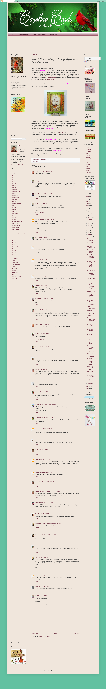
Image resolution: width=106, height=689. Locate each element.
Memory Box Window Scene (90, 251)
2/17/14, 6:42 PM (44, 309)
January (90, 383)
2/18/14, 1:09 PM (44, 514)
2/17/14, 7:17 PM (44, 334)
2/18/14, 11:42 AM (48, 502)
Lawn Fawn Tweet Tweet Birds (91, 368)
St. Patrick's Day (90, 243)
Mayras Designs (39, 219)
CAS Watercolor (16, 187)
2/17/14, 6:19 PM (48, 298)
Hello (13, 215)
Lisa (36, 203)
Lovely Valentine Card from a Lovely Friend (91, 340)
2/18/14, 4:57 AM (42, 440)
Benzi (37, 285)
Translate (90, 62)
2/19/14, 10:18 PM (46, 586)
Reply (36, 175)
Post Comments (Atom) (45, 636)
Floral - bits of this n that (91, 372)
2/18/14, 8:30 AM (49, 481)
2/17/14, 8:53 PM (44, 391)
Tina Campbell (39, 417)
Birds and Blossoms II (91, 246)
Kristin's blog (52, 77)
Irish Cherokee (39, 193)
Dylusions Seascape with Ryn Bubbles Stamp (90, 361)
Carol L (37, 259)
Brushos (14, 181)
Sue (36, 237)
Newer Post (35, 633)
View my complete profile (17, 164)
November (90, 213)
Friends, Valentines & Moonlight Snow (91, 320)
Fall (13, 205)
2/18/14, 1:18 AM (47, 428)
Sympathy (14, 254)
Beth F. (37, 334)
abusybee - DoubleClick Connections (46, 523)
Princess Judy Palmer (41, 534)
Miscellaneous (16, 225)
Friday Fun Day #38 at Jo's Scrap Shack (90, 257)
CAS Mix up (15, 185)
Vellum (14, 270)
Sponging (14, 248)
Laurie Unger (39, 502)
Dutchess (88, 151)
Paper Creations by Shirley (42, 491)
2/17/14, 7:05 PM (44, 324)
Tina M (37, 514)
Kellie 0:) (37, 586)
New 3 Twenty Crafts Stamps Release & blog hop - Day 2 (91, 285)
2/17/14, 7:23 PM (50, 346)
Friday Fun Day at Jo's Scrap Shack (91, 326)
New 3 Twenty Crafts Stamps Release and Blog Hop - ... (91, 265)
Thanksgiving (15, 262)
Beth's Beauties (39, 339)
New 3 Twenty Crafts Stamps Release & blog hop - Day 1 (91, 294)
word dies (14, 278)
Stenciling (14, 252)
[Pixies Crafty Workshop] (90, 92)
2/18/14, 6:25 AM (44, 449)
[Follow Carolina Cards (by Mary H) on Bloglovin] (89, 398)
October (90, 217)
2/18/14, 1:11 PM (61, 523)
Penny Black (15, 237)
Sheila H (37, 358)
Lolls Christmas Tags (17, 221)
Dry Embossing (16, 197)
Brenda (37, 309)
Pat (36, 369)
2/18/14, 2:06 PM (52, 534)
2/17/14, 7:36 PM (45, 358)
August (90, 223)
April (89, 232)
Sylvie (87, 170)
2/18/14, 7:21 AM (45, 459)
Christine (88, 149)
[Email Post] (49, 159)
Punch (14, 241)
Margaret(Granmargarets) (90, 158)
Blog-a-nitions (23, 34)
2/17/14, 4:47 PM (45, 276)
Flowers (14, 207)
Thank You (15, 260)
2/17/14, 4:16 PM (44, 259)
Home (12, 34)
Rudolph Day (15, 246)
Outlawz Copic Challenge (18, 233)
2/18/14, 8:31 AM (55, 491)
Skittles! (37, 527)
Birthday (14, 179)
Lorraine (88, 155)
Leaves (14, 219)
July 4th (14, 217)
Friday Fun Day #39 (90, 239)
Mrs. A (87, 162)
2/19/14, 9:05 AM (43, 557)
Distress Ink (15, 195)
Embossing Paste (16, 203)
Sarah (37, 382)
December (90, 210)
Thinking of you (16, 264)
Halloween (15, 213)
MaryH (21, 145)
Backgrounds (15, 175)
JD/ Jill (37, 546)
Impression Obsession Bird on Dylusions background (91, 348)
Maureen (88, 160)
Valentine (14, 268)
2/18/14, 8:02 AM (47, 472)
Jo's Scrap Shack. (49, 79)
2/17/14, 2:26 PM (47, 171)
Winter (14, 274)
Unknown (38, 276)
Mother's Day (15, 229)
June (89, 227)
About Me (53, 34)
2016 (87, 203)
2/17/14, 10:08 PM (52, 404)
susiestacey (38, 171)
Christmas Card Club (17, 191)
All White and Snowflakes (91, 307)
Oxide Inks (15, 235)
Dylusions (14, 199)
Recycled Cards (16, 242)
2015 (87, 205)
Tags (13, 256)
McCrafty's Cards (40, 346)
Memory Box (15, 223)
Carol (87, 147)
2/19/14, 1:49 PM (51, 575)
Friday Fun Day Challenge (90, 355)
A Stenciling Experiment (91, 335)
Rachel (88, 164)
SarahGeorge (39, 472)
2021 (87, 196)
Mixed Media (15, 227)
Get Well (14, 211)
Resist (13, 244)
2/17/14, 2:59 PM (48, 193)
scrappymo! (38, 428)
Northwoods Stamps (17, 231)
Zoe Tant (88, 172)
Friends (14, 209)
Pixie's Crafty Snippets (18, 239)
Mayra (61, 132)
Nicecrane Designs (40, 575)
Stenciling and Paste (91, 279)
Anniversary (15, 174)
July (89, 225)
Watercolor (15, 272)
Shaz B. (88, 168)
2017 (87, 201)
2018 (87, 199)
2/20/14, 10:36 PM (42, 596)
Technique (15, 258)
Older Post (76, 633)
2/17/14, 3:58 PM (42, 237)
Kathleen (37, 247)
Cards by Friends (39, 34)
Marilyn (37, 449)
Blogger (61, 670)
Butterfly (14, 183)
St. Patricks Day (16, 250)
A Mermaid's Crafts (40, 212)
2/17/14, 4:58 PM (43, 285)
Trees (13, 266)
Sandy (37, 181)
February (90, 237)
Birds (37, 161)
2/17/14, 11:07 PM (49, 417)
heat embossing (16, 276)
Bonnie (37, 324)
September (90, 219)
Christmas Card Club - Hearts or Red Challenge (91, 378)
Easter (14, 201)
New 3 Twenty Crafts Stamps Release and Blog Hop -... (91, 273)
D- (36, 596)
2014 (87, 208)
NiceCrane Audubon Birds (90, 331)
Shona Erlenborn (40, 481)
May (89, 230)
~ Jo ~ (37, 557)
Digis (13, 193)
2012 (87, 388)
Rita (36, 440)
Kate (87, 153)
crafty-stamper (39, 298)
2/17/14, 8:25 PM (43, 382)
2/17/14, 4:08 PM (45, 247)
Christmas (15, 189)
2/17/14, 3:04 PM (42, 203)
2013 (87, 386)
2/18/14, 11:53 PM (44, 546)
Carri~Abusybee (57, 525)
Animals (14, 172)
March (89, 234)
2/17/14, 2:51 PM (44, 181)
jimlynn (37, 391)
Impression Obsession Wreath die (90, 312)
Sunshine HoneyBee (41, 404)
